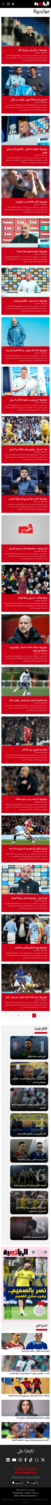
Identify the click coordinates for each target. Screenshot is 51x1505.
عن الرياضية (34, 1493)
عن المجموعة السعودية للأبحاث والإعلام (25, 1495)
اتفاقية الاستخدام (17, 1493)
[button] (8, 3)
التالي (17, 1015)
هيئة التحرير (26, 1493)
